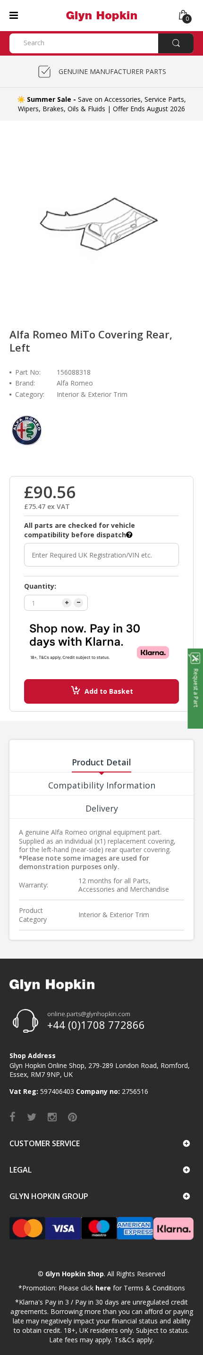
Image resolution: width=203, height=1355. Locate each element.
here (103, 1287)
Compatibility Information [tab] (101, 785)
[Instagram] (52, 1116)
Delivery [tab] (101, 808)
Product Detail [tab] (101, 762)
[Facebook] (12, 1116)
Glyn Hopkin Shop (74, 1273)
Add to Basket (109, 691)
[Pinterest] (72, 1116)
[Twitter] (31, 1116)
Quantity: (40, 586)
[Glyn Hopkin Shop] (101, 15)
